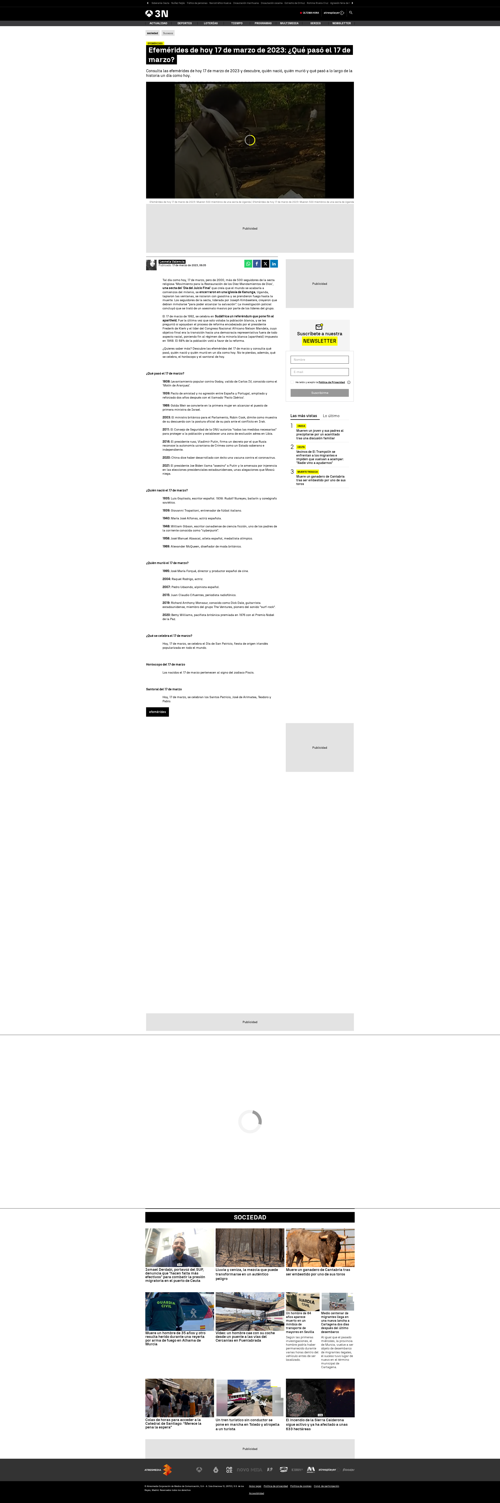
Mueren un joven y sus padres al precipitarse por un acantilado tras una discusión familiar (320, 434)
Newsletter (341, 23)
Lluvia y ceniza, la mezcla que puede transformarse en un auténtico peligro (247, 1274)
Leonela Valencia (172, 261)
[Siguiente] (352, 3)
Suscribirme (319, 393)
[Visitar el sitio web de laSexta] (216, 1470)
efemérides (157, 712)
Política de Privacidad (332, 382)
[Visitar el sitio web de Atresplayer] (330, 1470)
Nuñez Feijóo (178, 3)
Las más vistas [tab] (303, 416)
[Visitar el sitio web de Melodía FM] (311, 1470)
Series (315, 23)
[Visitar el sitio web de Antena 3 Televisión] (202, 1470)
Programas (263, 23)
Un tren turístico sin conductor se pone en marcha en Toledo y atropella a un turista (247, 1424)
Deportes (185, 23)
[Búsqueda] (351, 13)
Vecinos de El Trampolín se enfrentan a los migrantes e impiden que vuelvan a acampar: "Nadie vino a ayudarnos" (320, 457)
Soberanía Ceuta (160, 3)
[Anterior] (148, 3)
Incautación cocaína (272, 3)
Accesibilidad (256, 1493)
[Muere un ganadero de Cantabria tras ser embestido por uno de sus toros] (320, 1247)
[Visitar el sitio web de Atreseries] (270, 1470)
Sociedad (250, 1217)
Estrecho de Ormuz (295, 3)
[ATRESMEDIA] (158, 1470)
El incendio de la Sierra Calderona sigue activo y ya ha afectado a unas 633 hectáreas (317, 1424)
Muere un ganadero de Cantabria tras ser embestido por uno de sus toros (321, 480)
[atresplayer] (334, 13)
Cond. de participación (326, 1486)
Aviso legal (255, 1486)
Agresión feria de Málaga (343, 3)
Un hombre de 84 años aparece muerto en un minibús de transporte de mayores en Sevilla (300, 1322)
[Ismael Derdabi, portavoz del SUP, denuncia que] (179, 1247)
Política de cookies (301, 1486)
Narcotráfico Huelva (220, 3)
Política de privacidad (276, 1486)
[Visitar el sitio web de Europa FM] (297, 1470)
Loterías (211, 23)
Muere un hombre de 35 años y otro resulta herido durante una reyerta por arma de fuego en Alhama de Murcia (175, 1338)
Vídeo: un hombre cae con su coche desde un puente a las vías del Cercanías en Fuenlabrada (245, 1336)
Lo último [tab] (331, 416)
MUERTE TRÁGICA (307, 471)
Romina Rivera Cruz (317, 3)
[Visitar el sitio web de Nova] (243, 1470)
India (301, 426)
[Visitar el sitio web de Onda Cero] (284, 1470)
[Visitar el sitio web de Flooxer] (348, 1470)
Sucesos (168, 33)
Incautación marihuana (246, 3)
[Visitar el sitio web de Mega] (256, 1470)
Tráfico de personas (197, 3)
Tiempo (237, 23)
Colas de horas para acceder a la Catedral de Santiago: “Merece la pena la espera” (173, 1423)
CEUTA (301, 447)
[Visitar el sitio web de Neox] (229, 1470)
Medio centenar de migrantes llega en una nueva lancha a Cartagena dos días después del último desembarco (335, 1322)
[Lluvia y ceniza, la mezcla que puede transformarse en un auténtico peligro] (250, 1247)
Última (311, 13)
